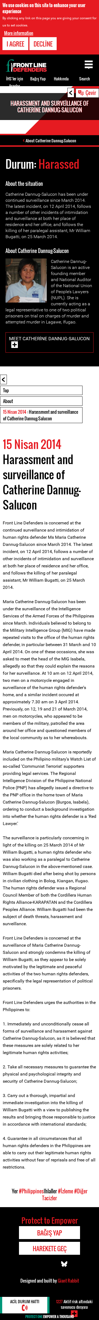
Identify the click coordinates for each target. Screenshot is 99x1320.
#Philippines (31, 1191)
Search (84, 78)
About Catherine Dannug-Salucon (51, 140)
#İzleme (65, 1191)
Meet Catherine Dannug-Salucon (49, 338)
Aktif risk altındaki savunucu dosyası (74, 1304)
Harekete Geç (50, 1248)
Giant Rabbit (68, 1280)
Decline (43, 43)
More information (18, 33)
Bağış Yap (38, 78)
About (8, 401)
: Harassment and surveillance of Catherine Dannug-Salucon (40, 415)
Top (6, 390)
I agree (15, 43)
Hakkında (61, 78)
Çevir (91, 92)
